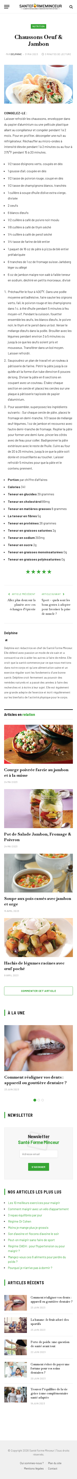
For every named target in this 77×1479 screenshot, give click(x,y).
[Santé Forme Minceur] (41, 6)
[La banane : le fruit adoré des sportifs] (15, 1325)
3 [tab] (43, 1100)
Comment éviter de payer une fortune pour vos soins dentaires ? (50, 1368)
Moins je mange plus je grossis (28, 1227)
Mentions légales (34, 1468)
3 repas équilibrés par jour (25, 1215)
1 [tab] (35, 1100)
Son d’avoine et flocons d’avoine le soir (33, 1234)
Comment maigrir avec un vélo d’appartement (38, 1209)
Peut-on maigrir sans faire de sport (31, 1240)
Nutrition (38, 26)
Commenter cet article (38, 991)
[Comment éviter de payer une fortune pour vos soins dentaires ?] (15, 1369)
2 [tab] (39, 1100)
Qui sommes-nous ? (32, 1463)
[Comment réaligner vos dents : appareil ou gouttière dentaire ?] (38, 1048)
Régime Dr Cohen (19, 1221)
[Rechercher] (71, 6)
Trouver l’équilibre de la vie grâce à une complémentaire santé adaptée (49, 1393)
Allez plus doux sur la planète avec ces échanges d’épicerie (21, 604)
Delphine (16, 54)
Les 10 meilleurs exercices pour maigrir (34, 1203)
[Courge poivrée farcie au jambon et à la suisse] (38, 744)
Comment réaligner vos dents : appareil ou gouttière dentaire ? (35, 1079)
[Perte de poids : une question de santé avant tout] (15, 1347)
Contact (52, 1468)
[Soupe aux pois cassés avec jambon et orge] (38, 873)
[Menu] (6, 6)
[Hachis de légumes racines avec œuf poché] (38, 937)
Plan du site (54, 1463)
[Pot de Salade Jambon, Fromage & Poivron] (38, 808)
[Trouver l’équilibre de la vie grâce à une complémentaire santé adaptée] (15, 1394)
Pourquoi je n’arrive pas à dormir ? (30, 1268)
